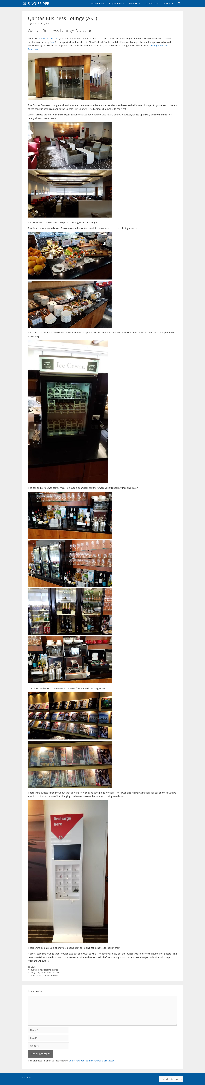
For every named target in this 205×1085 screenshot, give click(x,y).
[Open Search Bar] (179, 3)
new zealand (45, 969)
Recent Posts (98, 3)
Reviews (133, 3)
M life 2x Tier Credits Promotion (45, 975)
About (166, 3)
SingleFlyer (38, 3)
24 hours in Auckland (48, 38)
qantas (55, 969)
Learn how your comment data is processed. (92, 1060)
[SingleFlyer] (25, 3)
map (53, 42)
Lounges (34, 967)
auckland (35, 969)
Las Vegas (150, 3)
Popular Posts (117, 3)
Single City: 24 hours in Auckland (45, 972)
